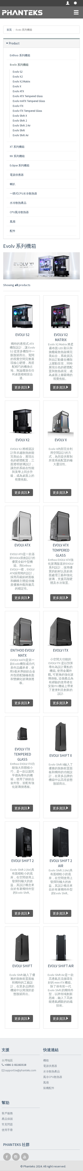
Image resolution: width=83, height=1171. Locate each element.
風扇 (46, 1082)
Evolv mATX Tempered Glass (29, 101)
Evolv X (17, 86)
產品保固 (7, 1119)
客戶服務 (7, 1113)
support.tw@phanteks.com (20, 1070)
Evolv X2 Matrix (21, 81)
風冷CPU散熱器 (52, 1077)
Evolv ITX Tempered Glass (27, 111)
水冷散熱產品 (51, 1071)
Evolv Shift (19, 130)
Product (14, 43)
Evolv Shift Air (21, 135)
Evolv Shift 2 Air (21, 125)
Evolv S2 (17, 72)
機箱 (46, 1060)
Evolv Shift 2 (20, 120)
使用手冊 (7, 1130)
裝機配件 (48, 1088)
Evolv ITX (18, 106)
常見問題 (7, 1124)
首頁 (9, 29)
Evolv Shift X (20, 116)
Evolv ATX (18, 91)
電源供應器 (50, 1066)
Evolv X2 (18, 76)
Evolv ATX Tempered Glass (28, 96)
